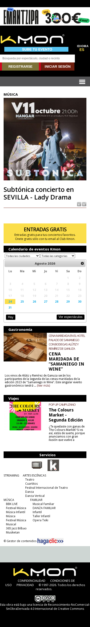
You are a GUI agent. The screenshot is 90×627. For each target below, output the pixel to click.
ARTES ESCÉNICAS (34, 475)
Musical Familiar (43, 504)
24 (10, 301)
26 (34, 301)
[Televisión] (37, 470)
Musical (11, 524)
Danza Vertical (35, 496)
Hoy (10, 317)
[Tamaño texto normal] (78, 203)
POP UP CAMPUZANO (62, 404)
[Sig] (82, 263)
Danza (29, 492)
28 (56, 301)
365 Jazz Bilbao (16, 528)
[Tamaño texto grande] (83, 203)
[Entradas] (53, 470)
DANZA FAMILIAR (44, 508)
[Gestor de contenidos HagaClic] (50, 541)
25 (22, 301)
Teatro (29, 479)
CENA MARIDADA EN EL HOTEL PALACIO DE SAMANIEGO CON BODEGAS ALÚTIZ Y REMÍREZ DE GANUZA (67, 342)
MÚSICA (9, 500)
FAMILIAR (36, 500)
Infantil (37, 512)
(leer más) (43, 385)
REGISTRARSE (20, 66)
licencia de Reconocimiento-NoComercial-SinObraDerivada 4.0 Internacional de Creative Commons (48, 607)
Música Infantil (15, 512)
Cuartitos (31, 484)
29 (68, 301)
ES (81, 50)
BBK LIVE (12, 504)
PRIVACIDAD (25, 585)
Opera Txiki (40, 520)
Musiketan (13, 532)
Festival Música (16, 508)
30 (79, 301)
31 (10, 307)
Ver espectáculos (71, 317)
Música (10, 516)
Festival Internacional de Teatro (46, 488)
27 (45, 301)
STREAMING (11, 475)
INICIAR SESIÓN (58, 66)
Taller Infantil (41, 516)
